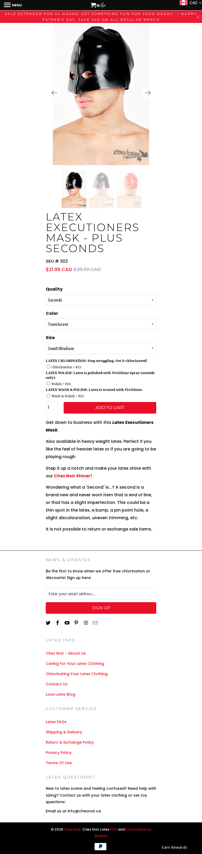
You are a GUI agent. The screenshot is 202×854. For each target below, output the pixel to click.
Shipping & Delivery (64, 732)
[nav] (13, 5)
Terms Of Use (59, 762)
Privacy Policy (59, 752)
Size (50, 338)
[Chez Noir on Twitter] (49, 623)
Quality (54, 289)
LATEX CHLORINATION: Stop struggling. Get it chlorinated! (96, 360)
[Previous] (54, 93)
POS (113, 829)
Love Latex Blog (60, 694)
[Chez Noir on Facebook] (58, 623)
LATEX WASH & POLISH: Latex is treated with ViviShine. (94, 389)
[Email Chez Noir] (96, 623)
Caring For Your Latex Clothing (75, 663)
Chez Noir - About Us (66, 653)
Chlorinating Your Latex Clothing (77, 673)
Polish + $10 (61, 383)
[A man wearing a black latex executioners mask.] (101, 92)
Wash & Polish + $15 (68, 396)
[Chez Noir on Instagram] (86, 623)
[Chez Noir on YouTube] (67, 623)
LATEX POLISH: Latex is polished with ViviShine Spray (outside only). (100, 375)
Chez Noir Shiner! (73, 476)
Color (52, 313)
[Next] (148, 93)
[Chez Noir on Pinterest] (77, 623)
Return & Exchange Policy (70, 742)
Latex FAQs (56, 721)
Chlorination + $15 (66, 367)
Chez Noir (72, 829)
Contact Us (57, 684)
